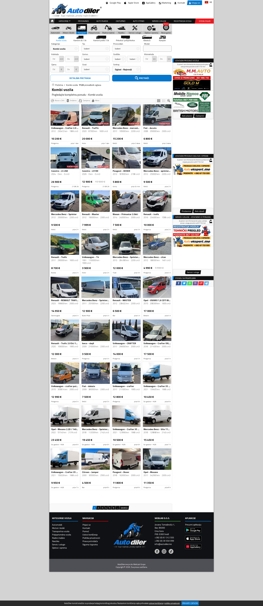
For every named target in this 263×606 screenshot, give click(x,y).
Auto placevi (102, 21)
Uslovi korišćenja (90, 534)
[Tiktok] (171, 551)
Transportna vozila (60, 531)
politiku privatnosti (172, 603)
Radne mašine (58, 538)
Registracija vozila (182, 21)
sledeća (124, 507)
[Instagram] (164, 551)
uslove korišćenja (156, 603)
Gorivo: (85, 54)
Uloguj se (195, 2)
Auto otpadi (138, 21)
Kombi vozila (59, 48)
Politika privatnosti (91, 538)
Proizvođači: (118, 43)
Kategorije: (55, 43)
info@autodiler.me (163, 544)
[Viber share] (195, 283)
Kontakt (181, 2)
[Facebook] (157, 551)
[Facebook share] (178, 283)
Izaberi (87, 48)
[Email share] (201, 283)
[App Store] (193, 539)
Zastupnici (120, 21)
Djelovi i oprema (59, 547)
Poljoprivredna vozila (61, 534)
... (117, 507)
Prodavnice (83, 21)
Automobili (57, 524)
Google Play (115, 2)
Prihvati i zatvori (190, 603)
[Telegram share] (206, 283)
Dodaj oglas (205, 21)
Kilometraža (149, 54)
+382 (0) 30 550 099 (164, 540)
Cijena (53, 64)
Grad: (84, 64)
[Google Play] (193, 530)
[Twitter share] (184, 283)
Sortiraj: (116, 64)
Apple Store (133, 2)
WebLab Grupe (139, 564)
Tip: (83, 43)
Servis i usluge (58, 544)
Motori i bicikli (58, 528)
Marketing (166, 2)
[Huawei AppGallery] (193, 547)
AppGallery (150, 2)
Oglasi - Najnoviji (123, 69)
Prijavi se (86, 524)
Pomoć (85, 531)
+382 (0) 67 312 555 (164, 537)
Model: (147, 43)
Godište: (116, 54)
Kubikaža (55, 54)
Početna (59, 85)
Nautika (55, 541)
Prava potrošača (90, 541)
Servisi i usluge (159, 21)
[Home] (51, 21)
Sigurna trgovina (90, 544)
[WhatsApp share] (190, 283)
